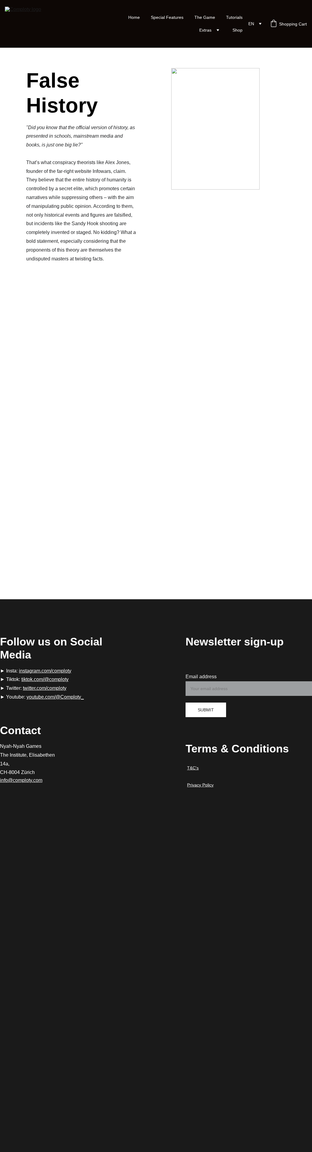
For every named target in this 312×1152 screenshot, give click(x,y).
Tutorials (234, 17)
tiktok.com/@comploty (45, 679)
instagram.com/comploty (45, 670)
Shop (237, 30)
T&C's (193, 767)
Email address (201, 676)
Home (134, 17)
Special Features (167, 17)
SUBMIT (206, 709)
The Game (204, 17)
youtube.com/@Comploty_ (55, 697)
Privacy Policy (200, 784)
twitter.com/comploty (44, 688)
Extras (205, 30)
